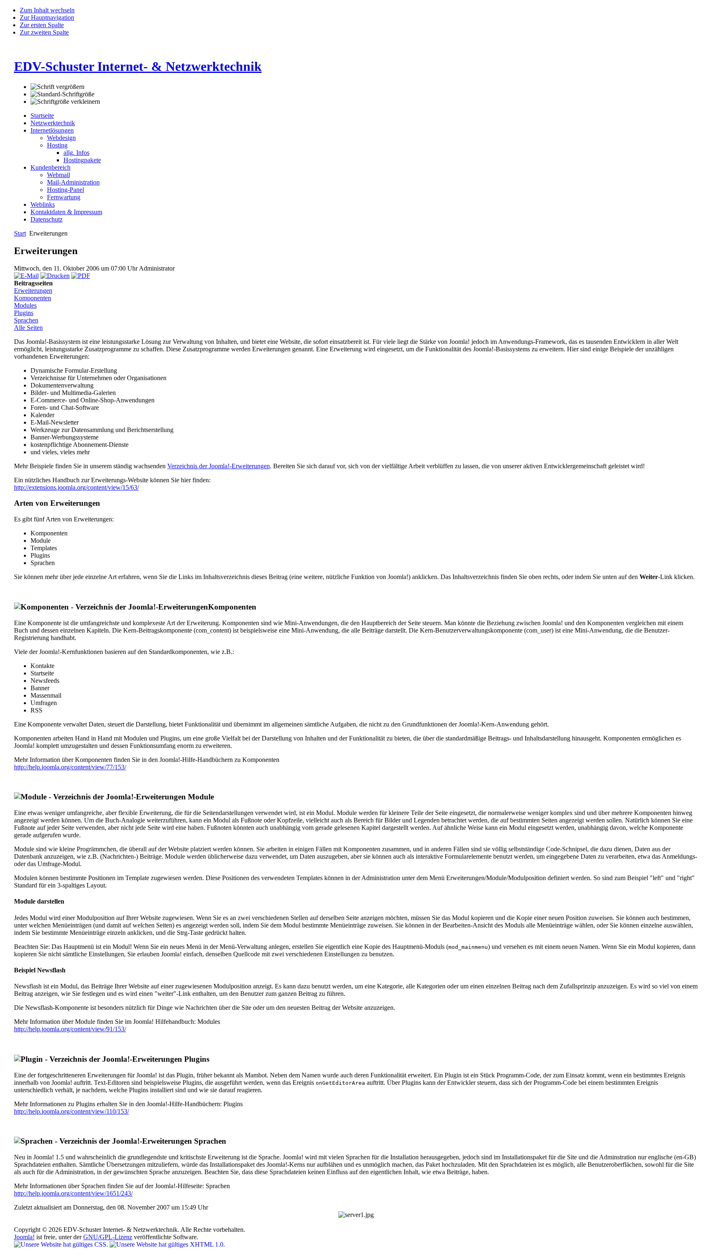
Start (20, 233)
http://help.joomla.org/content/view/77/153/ (70, 767)
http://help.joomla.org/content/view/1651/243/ (73, 1193)
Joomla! (24, 1236)
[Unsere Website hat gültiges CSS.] (62, 1244)
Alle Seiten (28, 327)
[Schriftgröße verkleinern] (65, 101)
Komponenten (32, 297)
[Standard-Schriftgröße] (62, 94)
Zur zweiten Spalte (44, 32)
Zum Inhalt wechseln (47, 10)
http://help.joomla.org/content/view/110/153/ (71, 1111)
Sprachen (26, 320)
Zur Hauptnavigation (47, 17)
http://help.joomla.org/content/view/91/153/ (70, 1028)
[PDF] (80, 275)
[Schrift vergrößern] (57, 87)
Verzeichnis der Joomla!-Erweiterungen (218, 465)
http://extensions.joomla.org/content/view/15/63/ (76, 487)
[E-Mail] (26, 275)
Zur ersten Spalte (42, 24)
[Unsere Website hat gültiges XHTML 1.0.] (167, 1244)
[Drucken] (55, 275)
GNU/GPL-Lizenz (107, 1236)
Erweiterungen (33, 290)
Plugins (23, 312)
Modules (25, 305)
